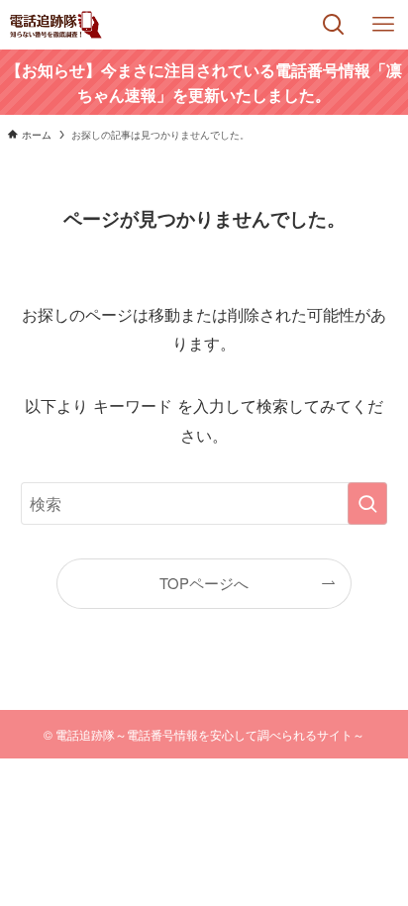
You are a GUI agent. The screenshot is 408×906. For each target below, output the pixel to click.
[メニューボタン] (383, 25)
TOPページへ (204, 582)
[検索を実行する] (367, 503)
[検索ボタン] (333, 25)
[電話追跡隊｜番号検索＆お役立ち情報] (56, 25)
